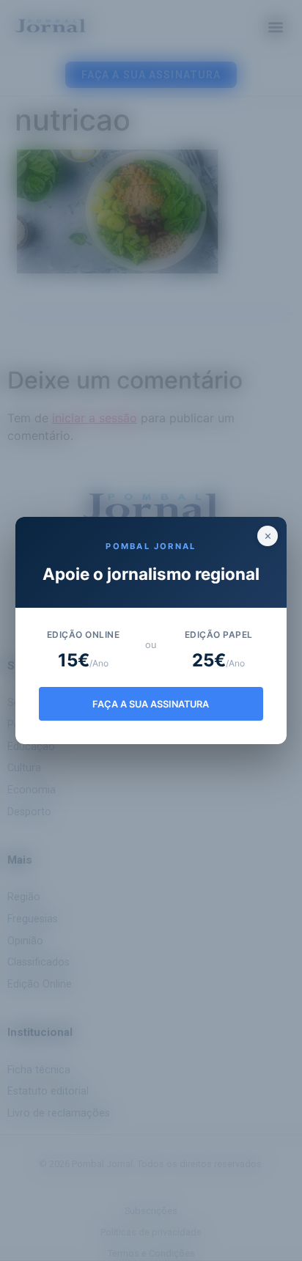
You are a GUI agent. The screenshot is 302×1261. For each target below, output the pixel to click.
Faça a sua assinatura (150, 704)
